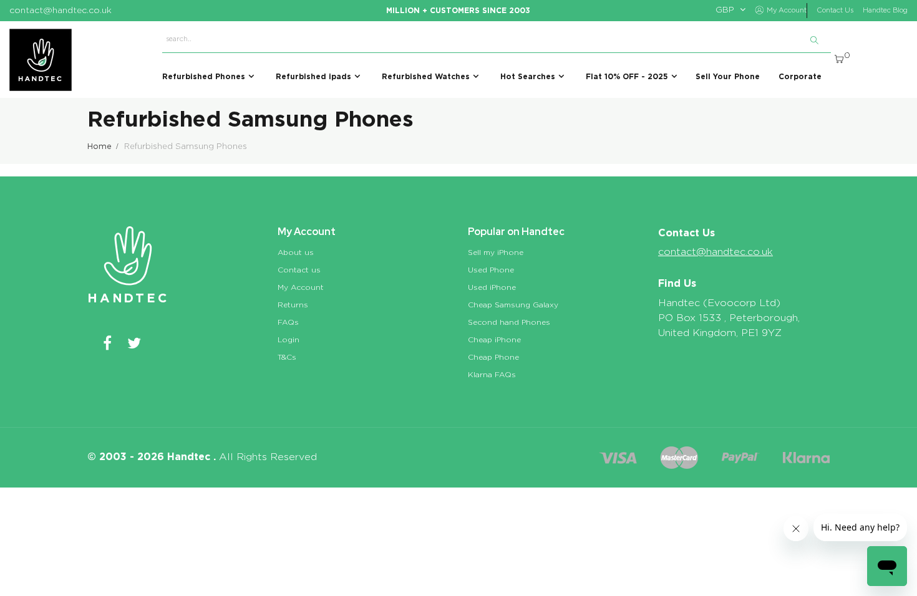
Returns (293, 305)
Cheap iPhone (494, 340)
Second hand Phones (509, 322)
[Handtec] (40, 60)
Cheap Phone (493, 357)
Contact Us (835, 10)
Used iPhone (492, 287)
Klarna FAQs (492, 374)
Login (288, 340)
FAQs (288, 322)
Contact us (299, 270)
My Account (301, 287)
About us (296, 252)
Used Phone (491, 270)
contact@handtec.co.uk (715, 252)
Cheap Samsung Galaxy (513, 305)
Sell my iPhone (495, 252)
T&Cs (287, 357)
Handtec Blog (885, 10)
